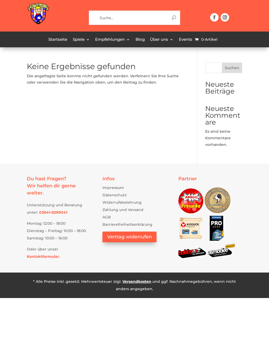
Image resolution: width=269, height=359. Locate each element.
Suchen (232, 67)
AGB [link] (106, 217)
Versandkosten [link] (136, 281)
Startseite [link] (57, 40)
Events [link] (185, 40)
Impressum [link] (113, 187)
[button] (214, 17)
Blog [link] (140, 40)
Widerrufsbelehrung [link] (122, 202)
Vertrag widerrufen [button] (129, 237)
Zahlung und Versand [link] (122, 209)
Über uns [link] (159, 40)
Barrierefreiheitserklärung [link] (127, 224)
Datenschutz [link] (114, 195)
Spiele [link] (79, 40)
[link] (38, 23)
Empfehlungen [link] (110, 40)
